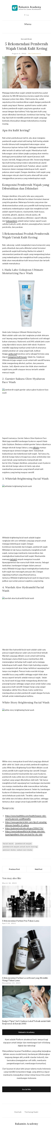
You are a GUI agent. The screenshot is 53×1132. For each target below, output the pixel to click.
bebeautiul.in (11, 221)
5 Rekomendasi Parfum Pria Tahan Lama (20, 921)
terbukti (13, 559)
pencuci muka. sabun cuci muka (17, 850)
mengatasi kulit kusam (17, 357)
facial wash (8, 843)
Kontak (18, 1112)
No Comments (34, 53)
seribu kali (12, 354)
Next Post (38, 869)
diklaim (36, 447)
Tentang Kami (31, 1112)
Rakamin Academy (26, 1123)
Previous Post (14, 869)
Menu (28, 24)
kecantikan (26, 39)
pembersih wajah (23, 843)
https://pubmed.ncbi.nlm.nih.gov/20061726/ (24, 828)
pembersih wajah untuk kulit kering (20, 846)
